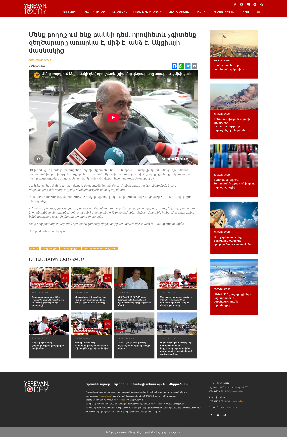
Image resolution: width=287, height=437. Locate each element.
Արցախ (245, 12)
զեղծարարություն (70, 248)
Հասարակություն (40, 60)
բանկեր (34, 248)
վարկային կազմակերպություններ (100, 248)
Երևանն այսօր (98, 384)
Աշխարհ (201, 12)
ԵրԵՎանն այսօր (94, 12)
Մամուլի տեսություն (147, 12)
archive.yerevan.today (227, 407)
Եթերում (118, 12)
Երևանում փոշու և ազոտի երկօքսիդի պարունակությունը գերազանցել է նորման (232, 124)
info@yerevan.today (234, 391)
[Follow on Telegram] (224, 415)
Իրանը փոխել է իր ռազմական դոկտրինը (229, 67)
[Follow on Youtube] (218, 415)
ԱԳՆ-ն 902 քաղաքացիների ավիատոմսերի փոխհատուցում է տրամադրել (232, 299)
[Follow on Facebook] (211, 415)
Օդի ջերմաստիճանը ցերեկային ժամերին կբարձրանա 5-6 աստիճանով (233, 240)
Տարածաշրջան (224, 12)
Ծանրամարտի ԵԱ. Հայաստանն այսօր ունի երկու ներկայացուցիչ (234, 183)
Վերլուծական (179, 12)
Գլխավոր (69, 12)
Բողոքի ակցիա (50, 248)
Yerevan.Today (104, 395)
